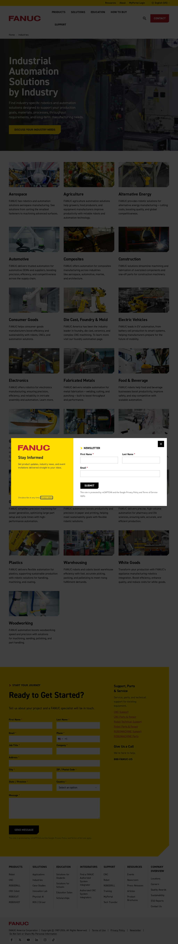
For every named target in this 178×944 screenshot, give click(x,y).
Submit (89, 485)
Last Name (128, 454)
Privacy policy (47, 497)
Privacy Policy (132, 492)
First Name (87, 454)
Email (84, 467)
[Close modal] (161, 444)
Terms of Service (150, 492)
